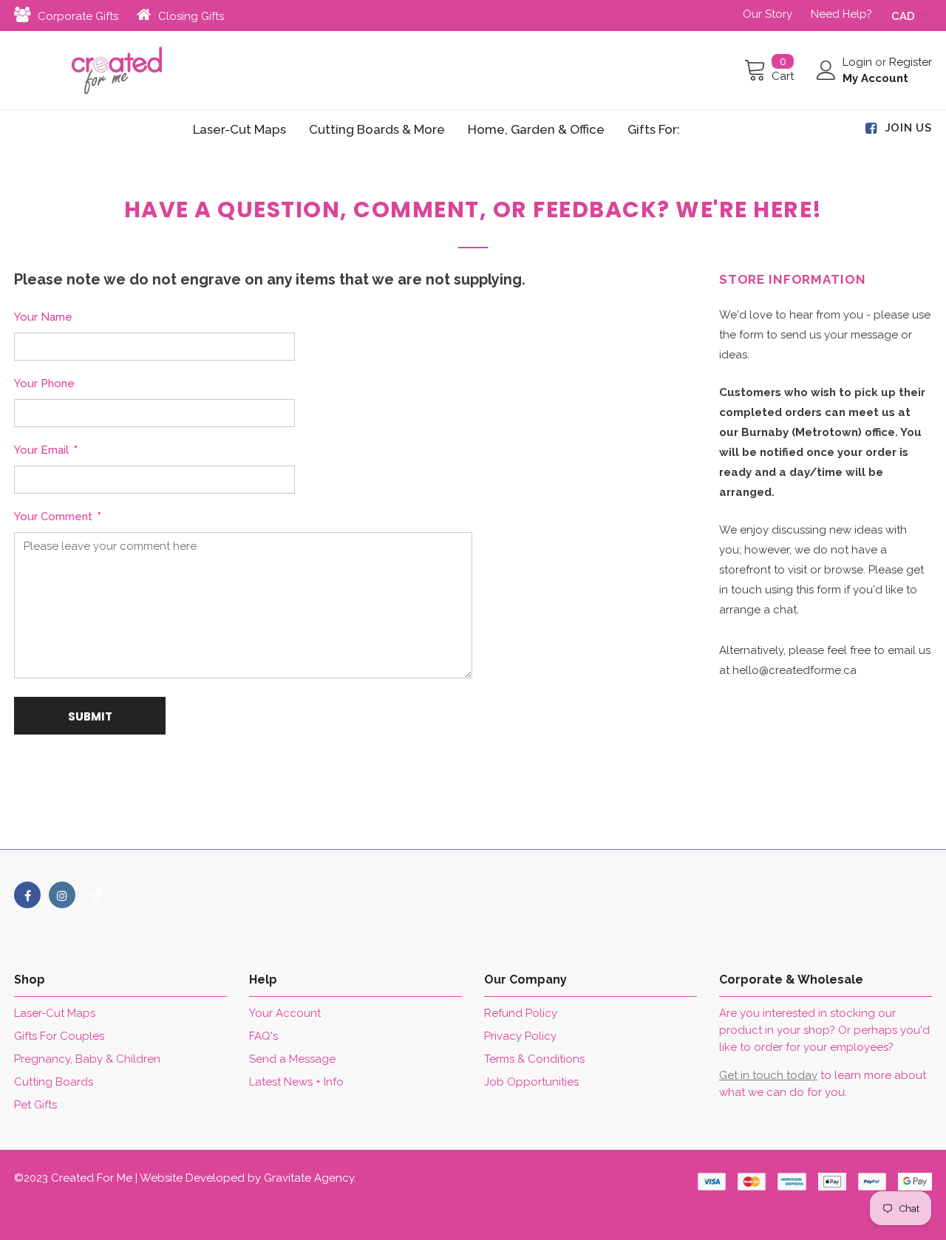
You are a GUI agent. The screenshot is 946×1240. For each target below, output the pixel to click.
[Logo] (117, 70)
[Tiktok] (97, 895)
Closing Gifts (191, 16)
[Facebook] (27, 895)
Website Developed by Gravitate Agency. (248, 1178)
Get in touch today (768, 1075)
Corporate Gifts (78, 16)
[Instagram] (62, 895)
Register (910, 62)
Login (859, 62)
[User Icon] (826, 70)
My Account (875, 78)
